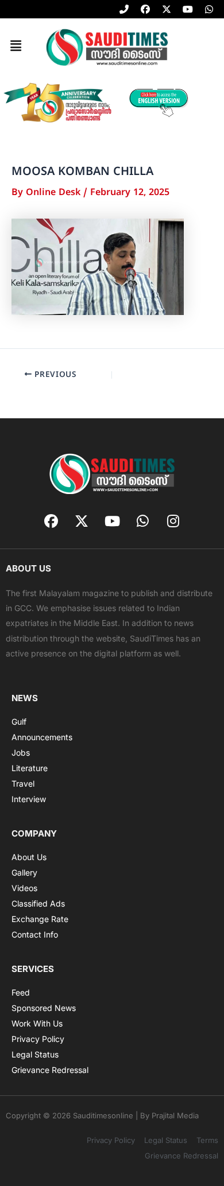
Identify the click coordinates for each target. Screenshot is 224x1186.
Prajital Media (175, 1115)
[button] (15, 46)
